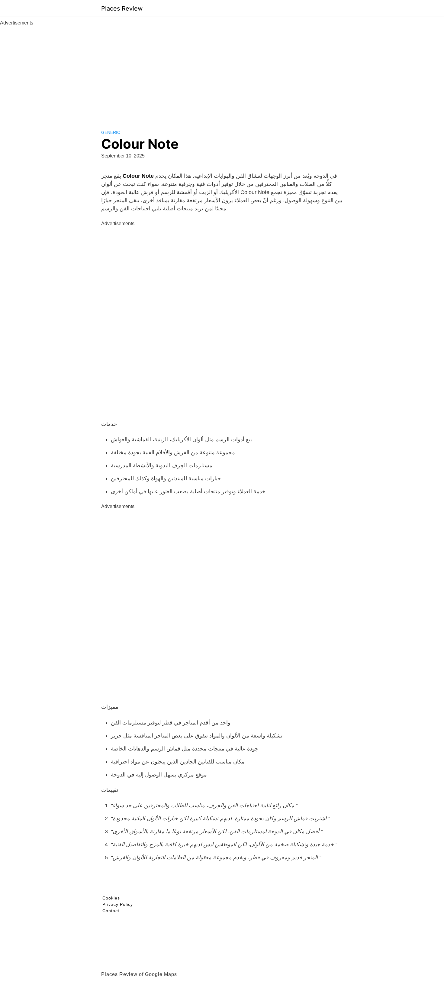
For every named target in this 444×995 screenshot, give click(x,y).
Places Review (122, 8)
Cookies (111, 898)
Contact (110, 910)
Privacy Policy (117, 904)
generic (110, 132)
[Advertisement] (222, 72)
